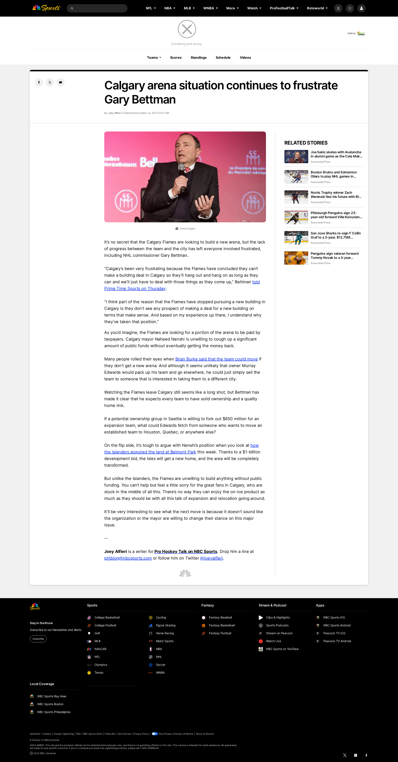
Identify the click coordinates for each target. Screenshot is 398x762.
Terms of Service (205, 733)
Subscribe (38, 638)
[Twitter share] (50, 82)
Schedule (223, 57)
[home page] (46, 8)
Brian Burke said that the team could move (216, 359)
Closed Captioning (63, 733)
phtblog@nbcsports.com (128, 558)
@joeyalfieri (211, 558)
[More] (338, 8)
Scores (175, 57)
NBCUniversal (51, 740)
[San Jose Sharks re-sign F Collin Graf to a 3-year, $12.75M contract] (296, 238)
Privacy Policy (141, 733)
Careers (47, 733)
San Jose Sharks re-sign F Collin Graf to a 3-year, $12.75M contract (336, 235)
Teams (152, 57)
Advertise (35, 733)
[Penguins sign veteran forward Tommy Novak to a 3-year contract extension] (296, 258)
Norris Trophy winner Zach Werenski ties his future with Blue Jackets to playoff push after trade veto (337, 194)
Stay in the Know (41, 623)
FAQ (78, 733)
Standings (199, 57)
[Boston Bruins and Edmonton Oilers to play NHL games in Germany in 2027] (296, 177)
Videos (245, 57)
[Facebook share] (39, 82)
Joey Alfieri (114, 112)
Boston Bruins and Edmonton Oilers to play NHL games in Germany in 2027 (334, 174)
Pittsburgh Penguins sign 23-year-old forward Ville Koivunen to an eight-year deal (335, 215)
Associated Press (320, 161)
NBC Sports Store (92, 733)
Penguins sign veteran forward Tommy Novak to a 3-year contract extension (334, 255)
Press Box (110, 733)
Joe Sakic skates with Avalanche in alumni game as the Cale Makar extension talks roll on (337, 154)
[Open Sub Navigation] (155, 8)
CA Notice (187, 733)
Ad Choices (124, 733)
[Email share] (60, 82)
